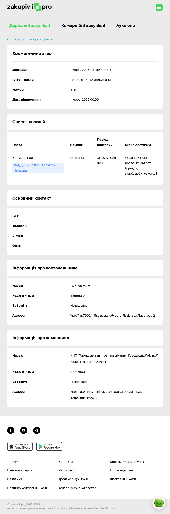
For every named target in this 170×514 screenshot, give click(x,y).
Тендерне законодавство (77, 488)
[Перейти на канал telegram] (36, 430)
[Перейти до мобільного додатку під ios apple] (20, 446)
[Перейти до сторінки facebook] (10, 430)
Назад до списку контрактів (33, 39)
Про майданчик (122, 470)
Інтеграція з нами (123, 479)
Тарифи (13, 462)
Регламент (67, 470)
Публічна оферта (19, 470)
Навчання (14, 479)
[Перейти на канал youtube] (23, 430)
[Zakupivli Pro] (29, 7)
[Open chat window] (159, 503)
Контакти (66, 462)
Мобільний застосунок (127, 462)
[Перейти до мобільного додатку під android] (49, 446)
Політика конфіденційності (27, 488)
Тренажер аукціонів (73, 479)
